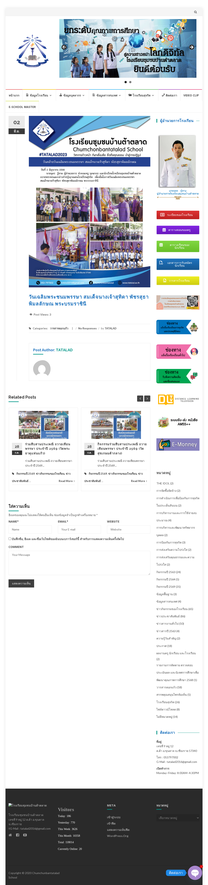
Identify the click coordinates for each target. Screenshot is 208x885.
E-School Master (22, 107)
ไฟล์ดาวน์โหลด (166, 709)
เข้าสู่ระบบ (113, 817)
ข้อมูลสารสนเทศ (166, 601)
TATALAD (111, 328)
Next (191, 47)
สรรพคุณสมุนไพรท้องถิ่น (171, 694)
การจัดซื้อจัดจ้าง (166, 490)
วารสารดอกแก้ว (59, 328)
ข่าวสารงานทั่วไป (167, 623)
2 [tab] (130, 82)
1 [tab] (126, 82)
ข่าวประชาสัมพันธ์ (168, 616)
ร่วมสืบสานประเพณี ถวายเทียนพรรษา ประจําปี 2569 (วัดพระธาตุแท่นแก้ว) (47, 448)
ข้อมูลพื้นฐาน (164, 594)
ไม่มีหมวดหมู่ (164, 716)
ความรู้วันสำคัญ (166, 638)
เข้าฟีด (111, 823)
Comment (16, 547)
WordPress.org (117, 836)
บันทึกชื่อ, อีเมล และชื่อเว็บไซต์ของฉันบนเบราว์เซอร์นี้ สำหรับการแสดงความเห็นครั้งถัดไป (68, 539)
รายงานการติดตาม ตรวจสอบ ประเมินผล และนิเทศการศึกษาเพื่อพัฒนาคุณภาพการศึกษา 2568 (177, 672)
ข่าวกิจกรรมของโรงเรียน (50, 473)
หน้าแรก (14, 95)
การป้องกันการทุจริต (169, 542)
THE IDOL (163, 483)
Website (113, 521)
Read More (66, 481)
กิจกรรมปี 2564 (165, 579)
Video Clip (191, 95)
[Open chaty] (195, 873)
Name (14, 521)
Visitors (66, 809)
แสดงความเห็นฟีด (118, 829)
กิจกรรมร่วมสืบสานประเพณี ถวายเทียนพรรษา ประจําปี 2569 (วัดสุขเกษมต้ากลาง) (122, 448)
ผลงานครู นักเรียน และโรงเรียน (176, 653)
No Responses (87, 328)
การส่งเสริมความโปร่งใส (171, 549)
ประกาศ (161, 646)
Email (63, 521)
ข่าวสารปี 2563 (166, 631)
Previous (64, 47)
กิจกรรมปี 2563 (165, 572)
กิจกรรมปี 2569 (25, 473)
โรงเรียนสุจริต (165, 702)
